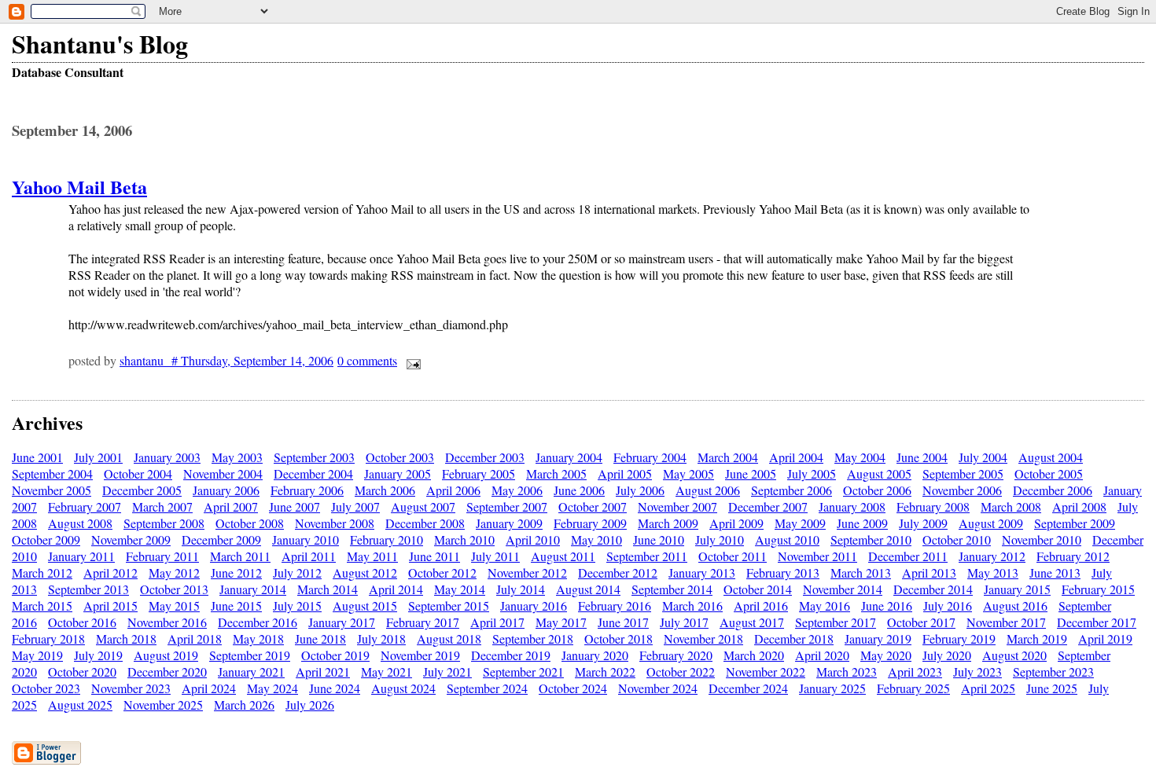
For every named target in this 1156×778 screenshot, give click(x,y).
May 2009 (800, 523)
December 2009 (221, 539)
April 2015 (110, 605)
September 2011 (646, 556)
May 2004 (859, 457)
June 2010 (658, 539)
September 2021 (523, 671)
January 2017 (341, 622)
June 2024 (334, 688)
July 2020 (946, 655)
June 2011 (434, 556)
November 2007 (677, 506)
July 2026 (309, 704)
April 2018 (195, 638)
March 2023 (846, 671)
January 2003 (167, 457)
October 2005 (1048, 473)
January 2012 (992, 556)
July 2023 (977, 671)
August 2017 (752, 622)
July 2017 (684, 622)
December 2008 (425, 523)
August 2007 (423, 506)
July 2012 (297, 572)
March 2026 (244, 704)
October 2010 (956, 539)
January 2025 (832, 688)
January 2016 (533, 605)
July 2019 (98, 655)
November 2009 (131, 539)
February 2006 (307, 490)
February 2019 (959, 638)
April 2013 (929, 572)
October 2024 (573, 688)
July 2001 (98, 457)
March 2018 (126, 638)
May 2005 (688, 473)
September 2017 (835, 622)
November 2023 (131, 688)
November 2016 (167, 622)
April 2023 (915, 671)
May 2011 (372, 556)
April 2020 (822, 655)
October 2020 (82, 671)
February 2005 (478, 473)
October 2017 (921, 622)
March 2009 (668, 523)
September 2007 (506, 506)
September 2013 (88, 589)
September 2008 (163, 523)
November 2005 (51, 490)
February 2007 (84, 506)
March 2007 (162, 506)
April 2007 (231, 506)
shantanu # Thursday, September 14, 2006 (226, 360)
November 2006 (962, 490)
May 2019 (37, 655)
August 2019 (166, 655)
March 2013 (860, 572)
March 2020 (753, 655)
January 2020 (594, 655)
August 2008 (80, 523)
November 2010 (1041, 539)
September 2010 (870, 539)
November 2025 (163, 704)
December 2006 (1052, 490)
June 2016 (886, 605)
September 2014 (671, 589)
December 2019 (510, 655)
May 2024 (272, 688)
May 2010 (596, 539)
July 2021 (447, 671)
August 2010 (787, 539)
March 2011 (240, 556)
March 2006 (385, 490)
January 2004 (569, 457)
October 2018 (618, 638)
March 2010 (464, 539)
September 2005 (962, 473)
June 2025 (1051, 688)
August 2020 (1014, 655)
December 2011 (908, 556)
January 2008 (852, 506)
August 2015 (365, 605)
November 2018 (703, 638)
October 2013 (174, 589)
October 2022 (680, 671)
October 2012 (442, 572)
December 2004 (313, 473)
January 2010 (305, 539)
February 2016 (614, 605)
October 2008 (249, 523)
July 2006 (640, 490)
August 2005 (879, 473)
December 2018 (794, 638)
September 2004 (52, 473)
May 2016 (824, 605)
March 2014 (327, 589)
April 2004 (796, 457)
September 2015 (448, 605)
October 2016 (82, 622)
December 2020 (167, 671)
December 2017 (1096, 622)
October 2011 (732, 556)
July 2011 (495, 556)
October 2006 (877, 490)
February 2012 (1073, 556)
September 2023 (1053, 671)
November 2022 (765, 671)
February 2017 (422, 622)
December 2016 (257, 622)
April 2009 (736, 523)
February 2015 (1098, 589)
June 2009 (862, 523)
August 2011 (563, 556)
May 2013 (992, 572)
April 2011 (309, 556)
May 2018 (258, 638)
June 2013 (1055, 572)
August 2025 (80, 704)
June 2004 (922, 457)
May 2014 (459, 589)
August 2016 (1015, 605)
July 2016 (947, 605)
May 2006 (517, 490)
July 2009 (923, 523)
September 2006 (791, 490)
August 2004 (1050, 457)
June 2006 (579, 490)
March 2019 (1037, 638)
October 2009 (46, 539)
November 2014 (842, 589)
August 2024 (403, 688)
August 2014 (588, 589)
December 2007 (768, 506)
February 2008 (933, 506)
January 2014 (252, 589)
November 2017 (1006, 622)
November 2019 (420, 655)
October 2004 (138, 473)
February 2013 (782, 572)
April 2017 (497, 622)
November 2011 (817, 556)
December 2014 (933, 589)
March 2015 (42, 605)
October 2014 (757, 589)
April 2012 (110, 572)
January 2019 (878, 638)
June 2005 (750, 473)
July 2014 (520, 589)
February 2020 (675, 655)
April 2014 (396, 589)
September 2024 (487, 688)
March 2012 (42, 572)
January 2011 (81, 556)
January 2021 (251, 671)
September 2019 (249, 655)
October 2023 (46, 688)
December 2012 (617, 572)
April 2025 (988, 688)
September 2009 (1074, 523)
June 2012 (236, 572)
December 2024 (748, 688)
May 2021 (386, 671)
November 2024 (658, 688)
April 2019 (1105, 638)
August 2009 (991, 523)
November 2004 (223, 473)
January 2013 (701, 572)
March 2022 (605, 671)
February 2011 (162, 556)
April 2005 (625, 473)
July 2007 (355, 506)
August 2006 (708, 490)
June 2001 (37, 457)
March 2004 (728, 457)
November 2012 (527, 572)
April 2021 (323, 671)
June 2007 (294, 506)
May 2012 (174, 572)
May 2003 (237, 457)
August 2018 (449, 638)
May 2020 (885, 655)
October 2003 (400, 457)
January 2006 (226, 490)
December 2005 (142, 490)
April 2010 (533, 539)
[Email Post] (410, 360)
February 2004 (650, 457)
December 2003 (485, 457)
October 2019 (335, 655)
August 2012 (365, 572)
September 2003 (314, 457)
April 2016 (761, 605)
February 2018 (48, 638)
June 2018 (320, 638)
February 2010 (386, 539)
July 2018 (381, 638)
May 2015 (174, 605)
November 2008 (334, 523)
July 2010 (719, 539)
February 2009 (590, 523)
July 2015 (297, 605)
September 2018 (532, 638)
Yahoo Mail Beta (79, 186)
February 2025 (913, 688)
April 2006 (453, 490)
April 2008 (1079, 506)
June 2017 (623, 622)
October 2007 (592, 506)
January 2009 (509, 523)
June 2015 (236, 605)
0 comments (367, 360)
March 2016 (692, 605)
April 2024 (209, 688)
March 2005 (556, 473)
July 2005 (811, 473)
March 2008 (1011, 506)
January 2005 (397, 473)
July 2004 (983, 457)
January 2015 (1017, 589)
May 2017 (561, 622)
